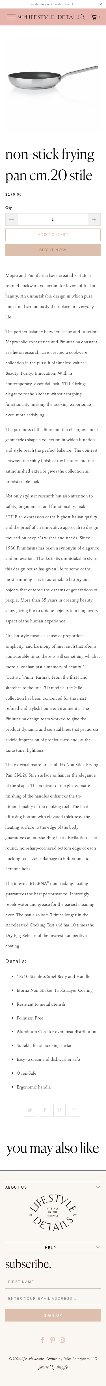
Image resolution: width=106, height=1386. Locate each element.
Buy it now (53, 249)
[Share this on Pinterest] (59, 1110)
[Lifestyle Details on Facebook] (43, 1341)
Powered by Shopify (53, 1367)
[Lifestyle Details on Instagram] (62, 1341)
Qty (8, 207)
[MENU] (9, 17)
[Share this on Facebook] (45, 1110)
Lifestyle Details (32, 1358)
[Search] (82, 17)
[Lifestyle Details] (53, 16)
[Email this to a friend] (74, 1110)
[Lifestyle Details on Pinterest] (53, 1341)
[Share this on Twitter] (30, 1110)
